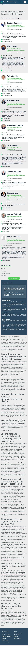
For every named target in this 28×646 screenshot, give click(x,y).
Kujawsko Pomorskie (7, 33)
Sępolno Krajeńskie (5, 273)
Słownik (4, 638)
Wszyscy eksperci (18, 633)
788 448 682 (9, 132)
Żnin (2, 270)
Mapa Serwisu (5, 641)
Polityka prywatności (6, 636)
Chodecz (3, 268)
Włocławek (3, 275)
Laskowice (3, 271)
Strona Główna (5, 631)
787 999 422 (9, 180)
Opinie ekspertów (6, 634)
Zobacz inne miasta (14, 278)
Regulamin (16, 634)
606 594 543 (9, 84)
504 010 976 (9, 221)
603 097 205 (9, 202)
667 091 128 (9, 153)
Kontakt (16, 636)
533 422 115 (9, 245)
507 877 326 (9, 109)
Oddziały (4, 633)
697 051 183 (9, 31)
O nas (15, 631)
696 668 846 (9, 55)
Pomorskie (14, 57)
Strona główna (5, 4)
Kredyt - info (5, 640)
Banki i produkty (17, 638)
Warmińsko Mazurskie (17, 86)
